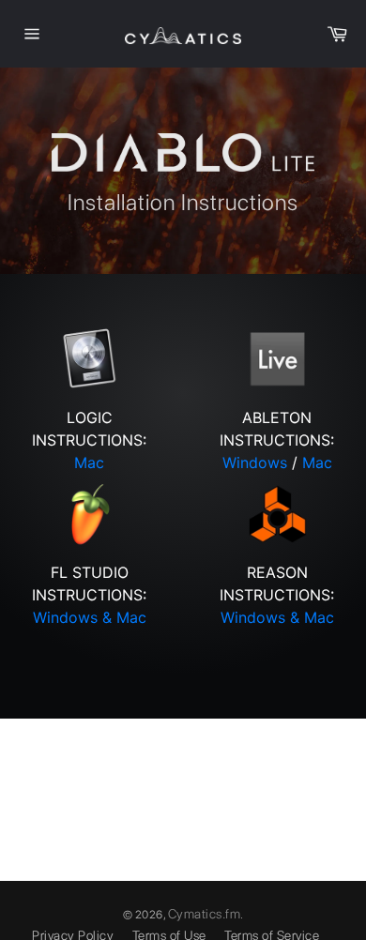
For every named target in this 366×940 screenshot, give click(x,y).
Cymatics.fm (204, 913)
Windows (254, 462)
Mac (89, 462)
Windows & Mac (89, 617)
